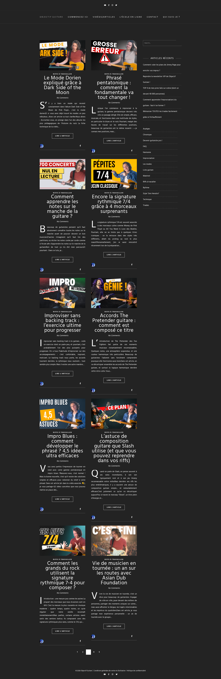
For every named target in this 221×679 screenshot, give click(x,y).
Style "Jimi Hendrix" (151, 193)
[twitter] (116, 5)
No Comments (62, 97)
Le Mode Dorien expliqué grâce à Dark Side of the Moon (62, 85)
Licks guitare (148, 170)
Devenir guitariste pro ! (152, 140)
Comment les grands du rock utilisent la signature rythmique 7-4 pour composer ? (62, 575)
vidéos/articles (104, 17)
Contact (152, 17)
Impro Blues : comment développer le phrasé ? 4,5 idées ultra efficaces (62, 446)
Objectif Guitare (51, 17)
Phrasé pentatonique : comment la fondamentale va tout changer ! (114, 88)
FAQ (145, 146)
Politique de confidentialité (136, 670)
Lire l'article (62, 136)
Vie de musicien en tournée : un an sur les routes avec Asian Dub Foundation (114, 573)
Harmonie (147, 152)
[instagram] (112, 5)
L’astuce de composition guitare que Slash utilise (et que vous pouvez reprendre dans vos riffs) (114, 448)
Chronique (147, 134)
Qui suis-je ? (171, 17)
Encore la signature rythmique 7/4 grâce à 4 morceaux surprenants (114, 204)
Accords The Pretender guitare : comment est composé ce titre (114, 323)
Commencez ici (78, 17)
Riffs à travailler (149, 181)
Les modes (147, 164)
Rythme (146, 187)
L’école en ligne (131, 17)
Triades (146, 205)
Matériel (146, 175)
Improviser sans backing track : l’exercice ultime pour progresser (62, 323)
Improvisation (148, 158)
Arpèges (146, 128)
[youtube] (105, 5)
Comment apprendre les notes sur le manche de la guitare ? (62, 207)
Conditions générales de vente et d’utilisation (110, 670)
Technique (147, 199)
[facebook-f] (109, 5)
